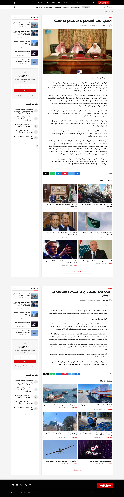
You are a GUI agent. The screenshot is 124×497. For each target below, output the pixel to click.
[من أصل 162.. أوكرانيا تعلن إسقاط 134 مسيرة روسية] (34, 62)
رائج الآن (86, 7)
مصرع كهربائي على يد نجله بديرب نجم (23, 137)
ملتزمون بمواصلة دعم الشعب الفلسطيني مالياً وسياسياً (97, 233)
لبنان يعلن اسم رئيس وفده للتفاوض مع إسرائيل (97, 261)
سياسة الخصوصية (25, 97)
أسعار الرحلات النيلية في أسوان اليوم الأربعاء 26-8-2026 (24, 131)
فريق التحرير (104, 25)
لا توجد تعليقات (83, 25)
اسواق (72, 2)
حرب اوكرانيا (65, 7)
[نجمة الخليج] (105, 2)
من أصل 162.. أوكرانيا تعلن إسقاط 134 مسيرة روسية (23, 60)
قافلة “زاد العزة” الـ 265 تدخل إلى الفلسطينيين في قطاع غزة (95, 406)
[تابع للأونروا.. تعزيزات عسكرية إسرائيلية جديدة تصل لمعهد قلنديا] (34, 43)
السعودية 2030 (48, 7)
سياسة (79, 2)
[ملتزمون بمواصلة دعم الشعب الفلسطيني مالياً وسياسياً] (95, 221)
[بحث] (15, 7)
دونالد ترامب (39, 7)
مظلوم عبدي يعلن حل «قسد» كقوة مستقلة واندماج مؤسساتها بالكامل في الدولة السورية (23, 111)
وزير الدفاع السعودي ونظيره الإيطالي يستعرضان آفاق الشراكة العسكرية (61, 205)
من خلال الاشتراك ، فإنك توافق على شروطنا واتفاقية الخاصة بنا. (24, 96)
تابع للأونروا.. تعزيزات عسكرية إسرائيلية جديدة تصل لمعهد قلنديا (22, 43)
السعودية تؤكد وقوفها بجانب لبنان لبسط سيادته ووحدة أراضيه (97, 205)
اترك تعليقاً (77, 271)
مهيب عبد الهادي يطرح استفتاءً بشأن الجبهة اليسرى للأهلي (24, 125)
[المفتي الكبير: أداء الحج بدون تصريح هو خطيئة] (77, 51)
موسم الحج (58, 7)
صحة (53, 2)
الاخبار (92, 2)
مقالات (110, 288)
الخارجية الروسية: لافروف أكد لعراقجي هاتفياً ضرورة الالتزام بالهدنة (61, 233)
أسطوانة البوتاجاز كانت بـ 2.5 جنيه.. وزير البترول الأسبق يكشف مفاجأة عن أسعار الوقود (21, 33)
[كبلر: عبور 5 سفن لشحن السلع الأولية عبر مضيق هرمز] (34, 25)
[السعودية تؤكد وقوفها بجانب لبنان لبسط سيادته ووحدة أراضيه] (95, 193)
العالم (85, 2)
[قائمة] (12, 7)
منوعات (47, 2)
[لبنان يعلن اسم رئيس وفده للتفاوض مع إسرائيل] (95, 249)
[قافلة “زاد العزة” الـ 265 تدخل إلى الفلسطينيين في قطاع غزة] (95, 393)
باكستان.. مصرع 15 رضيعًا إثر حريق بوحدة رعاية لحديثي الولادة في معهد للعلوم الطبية (22, 119)
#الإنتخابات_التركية (75, 7)
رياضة (59, 2)
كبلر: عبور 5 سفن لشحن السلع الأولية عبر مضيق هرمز (21, 23)
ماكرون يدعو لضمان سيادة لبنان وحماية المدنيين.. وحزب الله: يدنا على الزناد (60, 262)
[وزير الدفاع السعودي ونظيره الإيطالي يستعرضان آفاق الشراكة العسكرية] (60, 193)
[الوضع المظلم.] (17, 3)
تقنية (66, 2)
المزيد (40, 2)
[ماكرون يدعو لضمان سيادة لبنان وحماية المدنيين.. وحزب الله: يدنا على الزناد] (60, 249)
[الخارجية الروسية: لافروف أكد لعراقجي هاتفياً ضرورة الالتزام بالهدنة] (60, 221)
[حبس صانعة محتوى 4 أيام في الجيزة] (34, 53)
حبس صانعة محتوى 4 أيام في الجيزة (22, 52)
